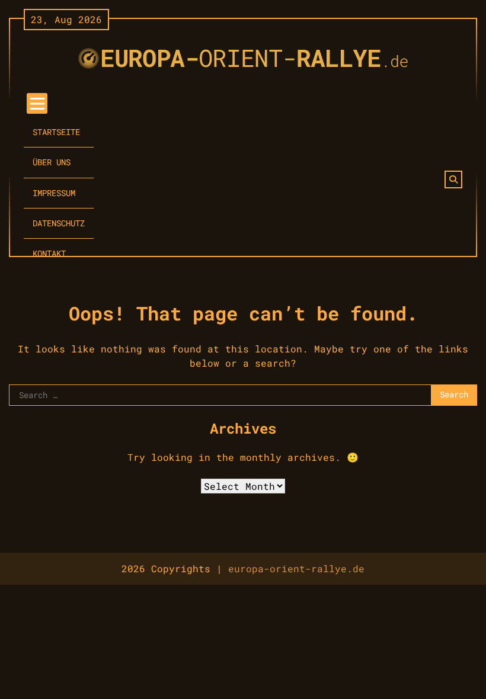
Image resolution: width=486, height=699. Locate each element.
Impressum (54, 193)
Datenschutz (59, 223)
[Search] (453, 179)
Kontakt (49, 253)
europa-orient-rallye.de (296, 568)
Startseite (56, 132)
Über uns (52, 162)
